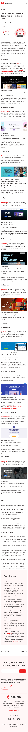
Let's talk (22, 671)
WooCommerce (5, 111)
